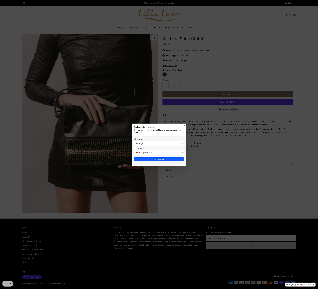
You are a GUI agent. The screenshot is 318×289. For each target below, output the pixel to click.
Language (140, 139)
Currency (140, 148)
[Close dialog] (184, 125)
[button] (300, 285)
